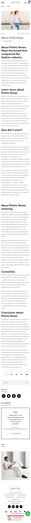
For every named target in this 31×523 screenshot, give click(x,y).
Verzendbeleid (22, 495)
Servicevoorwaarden (15, 492)
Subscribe (16, 433)
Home (3, 6)
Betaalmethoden (10, 495)
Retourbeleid (10, 497)
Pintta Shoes (8, 41)
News (8, 6)
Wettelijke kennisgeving (15, 501)
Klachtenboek (16, 503)
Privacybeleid (21, 497)
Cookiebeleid (15, 499)
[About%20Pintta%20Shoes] (11, 374)
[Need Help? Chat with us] (27, 513)
